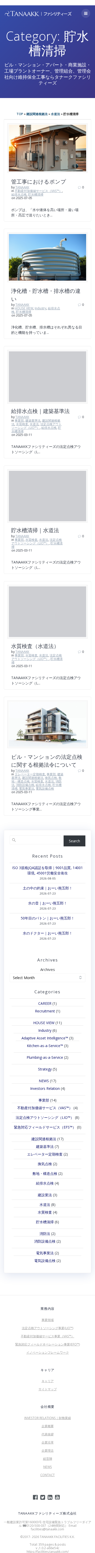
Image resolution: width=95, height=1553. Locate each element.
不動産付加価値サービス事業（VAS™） (47, 1336)
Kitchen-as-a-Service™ (45, 1045)
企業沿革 (48, 1442)
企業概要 (48, 1426)
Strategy (45, 1069)
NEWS (44, 1080)
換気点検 (51, 778)
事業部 (19, 420)
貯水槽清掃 (35, 194)
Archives (47, 969)
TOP (19, 114)
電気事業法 (26, 788)
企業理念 (48, 1450)
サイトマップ (48, 1389)
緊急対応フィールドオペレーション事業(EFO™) (47, 1344)
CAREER (44, 1003)
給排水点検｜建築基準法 (40, 411)
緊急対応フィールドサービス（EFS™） (45, 1127)
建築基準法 (33, 420)
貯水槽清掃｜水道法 (35, 530)
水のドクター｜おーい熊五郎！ (47, 933)
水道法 (55, 114)
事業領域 (48, 1320)
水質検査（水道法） (35, 646)
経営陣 (47, 1458)
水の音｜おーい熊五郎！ (47, 903)
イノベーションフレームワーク (47, 1352)
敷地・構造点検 (44, 1173)
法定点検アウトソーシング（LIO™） (36, 426)
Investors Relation (45, 1088)
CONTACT (47, 1475)
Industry (40, 308)
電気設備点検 (45, 788)
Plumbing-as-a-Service (45, 1057)
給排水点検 (19, 194)
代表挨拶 (48, 1434)
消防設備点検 (25, 785)
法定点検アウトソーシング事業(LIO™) (47, 1328)
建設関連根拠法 (37, 114)
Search (74, 841)
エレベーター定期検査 (30, 774)
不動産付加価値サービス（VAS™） (38, 191)
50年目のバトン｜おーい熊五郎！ (47, 918)
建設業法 (45, 1194)
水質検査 (22, 424)
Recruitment (45, 1011)
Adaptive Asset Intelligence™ (45, 1038)
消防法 (45, 1233)
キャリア (48, 1381)
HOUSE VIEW (24, 308)
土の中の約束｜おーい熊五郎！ (47, 888)
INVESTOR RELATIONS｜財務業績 (47, 1418)
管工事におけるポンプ (38, 181)
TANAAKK (22, 187)
